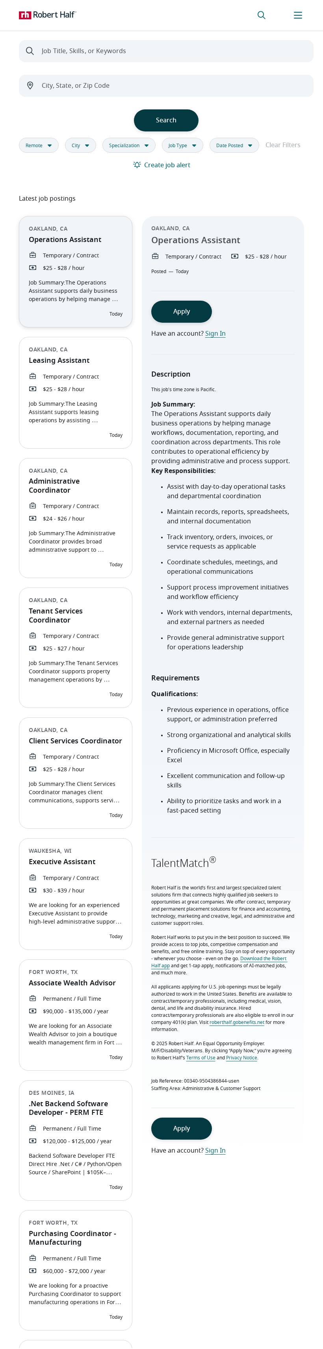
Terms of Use (200, 1057)
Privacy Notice (241, 1057)
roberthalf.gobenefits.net (237, 1022)
